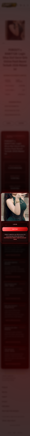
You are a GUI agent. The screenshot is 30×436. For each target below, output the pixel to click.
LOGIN (15, 224)
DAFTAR (15, 229)
